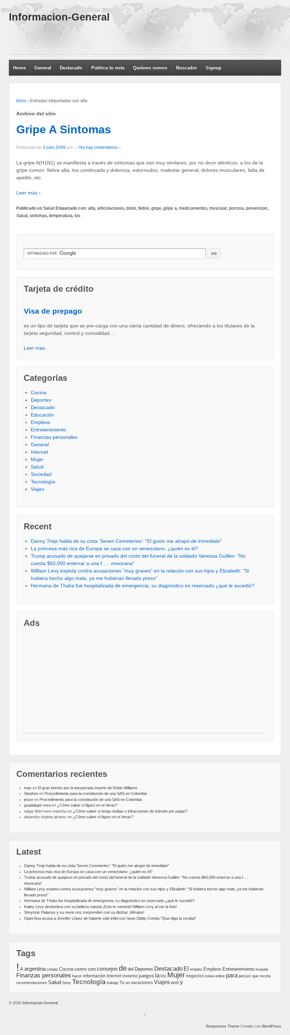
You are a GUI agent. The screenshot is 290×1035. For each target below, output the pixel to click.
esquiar (262, 969)
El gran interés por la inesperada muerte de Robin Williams (88, 788)
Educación (42, 415)
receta (265, 976)
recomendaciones (31, 983)
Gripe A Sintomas (63, 129)
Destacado (71, 67)
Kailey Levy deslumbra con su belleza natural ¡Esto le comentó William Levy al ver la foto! (100, 907)
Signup (213, 67)
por (248, 976)
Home (19, 67)
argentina (35, 969)
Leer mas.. (36, 348)
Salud (48, 208)
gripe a (170, 208)
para (232, 975)
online (220, 976)
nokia (209, 976)
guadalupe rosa (37, 805)
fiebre (143, 208)
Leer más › (28, 193)
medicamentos (193, 208)
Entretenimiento (48, 429)
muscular (218, 208)
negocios (195, 975)
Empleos (40, 422)
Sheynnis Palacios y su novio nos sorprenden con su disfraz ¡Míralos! (84, 912)
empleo (196, 969)
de (123, 968)
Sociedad (41, 474)
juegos (146, 975)
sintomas (38, 215)
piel (241, 976)
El (186, 968)
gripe (156, 208)
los (163, 975)
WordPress (271, 1026)
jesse (28, 799)
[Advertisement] (137, 38)
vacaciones (142, 982)
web (175, 983)
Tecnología (43, 481)
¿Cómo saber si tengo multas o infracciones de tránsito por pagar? (130, 811)
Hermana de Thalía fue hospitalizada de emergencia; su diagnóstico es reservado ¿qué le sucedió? (142, 585)
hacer (77, 976)
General (42, 67)
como (80, 969)
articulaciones (110, 208)
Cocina (38, 392)
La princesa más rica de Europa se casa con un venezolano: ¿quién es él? (114, 548)
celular (52, 969)
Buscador (186, 67)
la (157, 975)
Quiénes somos (150, 67)
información (94, 976)
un (128, 983)
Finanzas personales (54, 437)
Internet (39, 452)
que (255, 976)
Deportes (41, 400)
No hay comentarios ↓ (100, 147)
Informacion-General (59, 17)
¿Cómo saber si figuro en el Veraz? (87, 805)
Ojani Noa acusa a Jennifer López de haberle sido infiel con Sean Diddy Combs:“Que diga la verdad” (110, 918)
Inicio (21, 100)
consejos (107, 969)
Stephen (31, 793)
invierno (130, 975)
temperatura (60, 215)
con (92, 969)
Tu (122, 982)
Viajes (37, 489)
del (131, 969)
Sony (66, 983)
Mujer (37, 459)
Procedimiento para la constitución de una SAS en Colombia (96, 793)
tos (77, 215)
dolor (131, 208)
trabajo (112, 983)
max (27, 788)
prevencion (256, 208)
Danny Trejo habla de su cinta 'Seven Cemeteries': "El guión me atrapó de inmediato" (126, 541)
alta (91, 208)
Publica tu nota (107, 67)
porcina (236, 208)
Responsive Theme (222, 1026)
